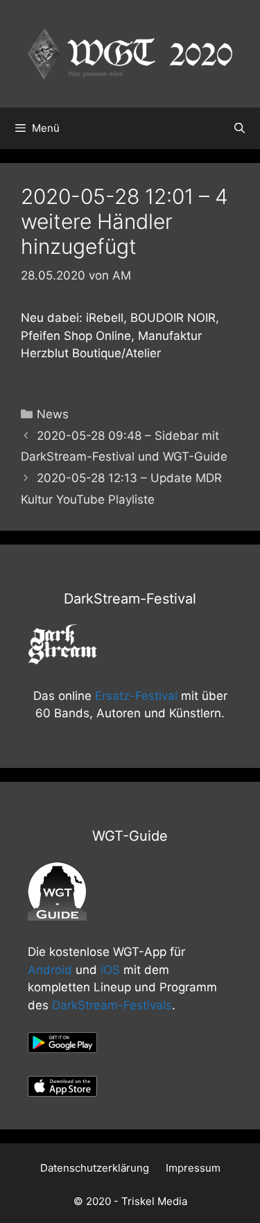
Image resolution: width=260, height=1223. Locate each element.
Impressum (193, 1167)
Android (50, 970)
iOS (110, 970)
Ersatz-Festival (136, 696)
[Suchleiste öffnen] (239, 128)
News (53, 414)
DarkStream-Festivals (112, 1005)
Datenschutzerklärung (94, 1167)
